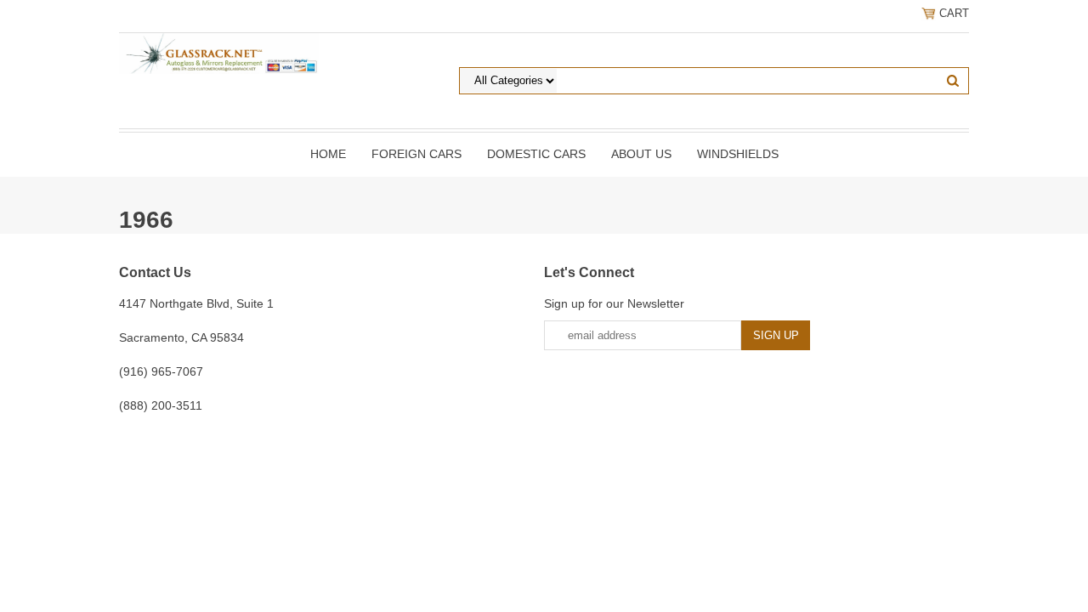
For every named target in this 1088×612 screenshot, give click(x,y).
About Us (641, 154)
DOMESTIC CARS (536, 154)
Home (328, 154)
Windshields (738, 154)
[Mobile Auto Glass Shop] (219, 53)
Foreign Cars (416, 154)
